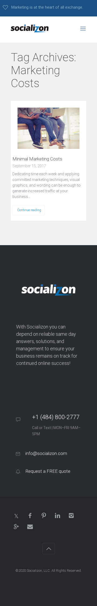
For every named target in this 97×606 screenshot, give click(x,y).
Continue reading (29, 210)
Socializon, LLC (38, 571)
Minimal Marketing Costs (37, 159)
